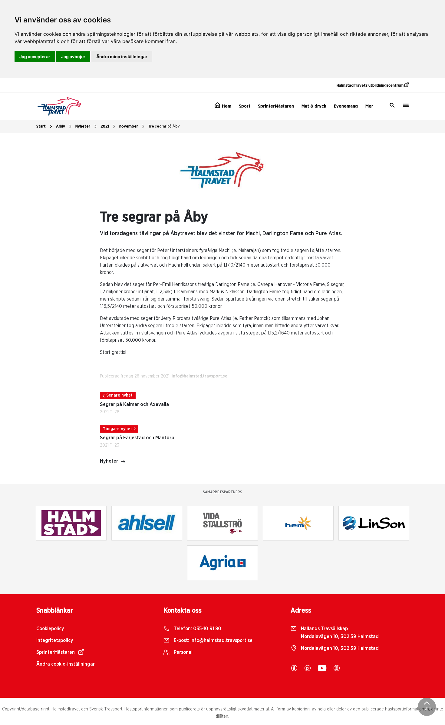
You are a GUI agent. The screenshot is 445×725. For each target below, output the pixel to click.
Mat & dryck (314, 106)
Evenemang (346, 106)
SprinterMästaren (276, 106)
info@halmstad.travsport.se (199, 376)
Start (41, 126)
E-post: (212, 640)
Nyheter (82, 126)
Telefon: (197, 628)
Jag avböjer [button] (73, 56)
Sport (244, 106)
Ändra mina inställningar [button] (121, 56)
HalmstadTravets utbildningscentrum (370, 86)
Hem (226, 106)
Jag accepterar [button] (34, 56)
